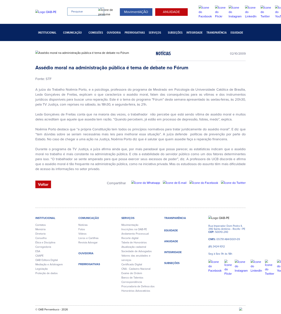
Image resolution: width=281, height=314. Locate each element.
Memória (40, 229)
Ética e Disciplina (45, 243)
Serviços (155, 32)
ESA (37, 251)
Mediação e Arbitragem (49, 264)
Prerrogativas (135, 32)
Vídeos (82, 234)
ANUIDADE (171, 11)
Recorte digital (129, 238)
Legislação (41, 269)
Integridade (194, 32)
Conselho (41, 238)
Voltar (43, 184)
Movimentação (129, 225)
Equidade (237, 32)
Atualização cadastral (133, 247)
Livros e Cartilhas (88, 238)
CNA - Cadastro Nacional (135, 269)
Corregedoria (43, 247)
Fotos (81, 229)
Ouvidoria (114, 32)
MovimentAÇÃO (136, 11)
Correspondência (131, 282)
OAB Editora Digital (46, 260)
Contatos (40, 225)
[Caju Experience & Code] (242, 309)
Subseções (175, 32)
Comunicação (72, 32)
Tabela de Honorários (134, 243)
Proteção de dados (46, 273)
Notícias (83, 225)
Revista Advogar (88, 243)
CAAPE (39, 256)
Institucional (47, 32)
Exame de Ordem (131, 273)
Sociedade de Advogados (136, 251)
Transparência (216, 32)
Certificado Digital (131, 264)
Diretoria (40, 234)
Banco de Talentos (132, 278)
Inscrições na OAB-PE (134, 229)
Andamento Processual (135, 234)
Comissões (96, 32)
